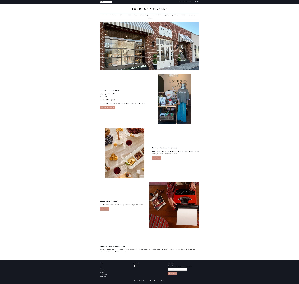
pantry (174, 15)
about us (192, 15)
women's (113, 15)
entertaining (144, 15)
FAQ (101, 266)
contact (102, 272)
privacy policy (103, 276)
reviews (183, 15)
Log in (180, 2)
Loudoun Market (148, 280)
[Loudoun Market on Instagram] (137, 266)
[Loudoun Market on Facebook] (134, 266)
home (105, 15)
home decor (157, 15)
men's (122, 15)
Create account (188, 2)
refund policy (103, 274)
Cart (198, 2)
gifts (166, 15)
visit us (150, 18)
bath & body (132, 15)
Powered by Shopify (159, 280)
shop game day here (107, 107)
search (101, 268)
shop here (157, 158)
